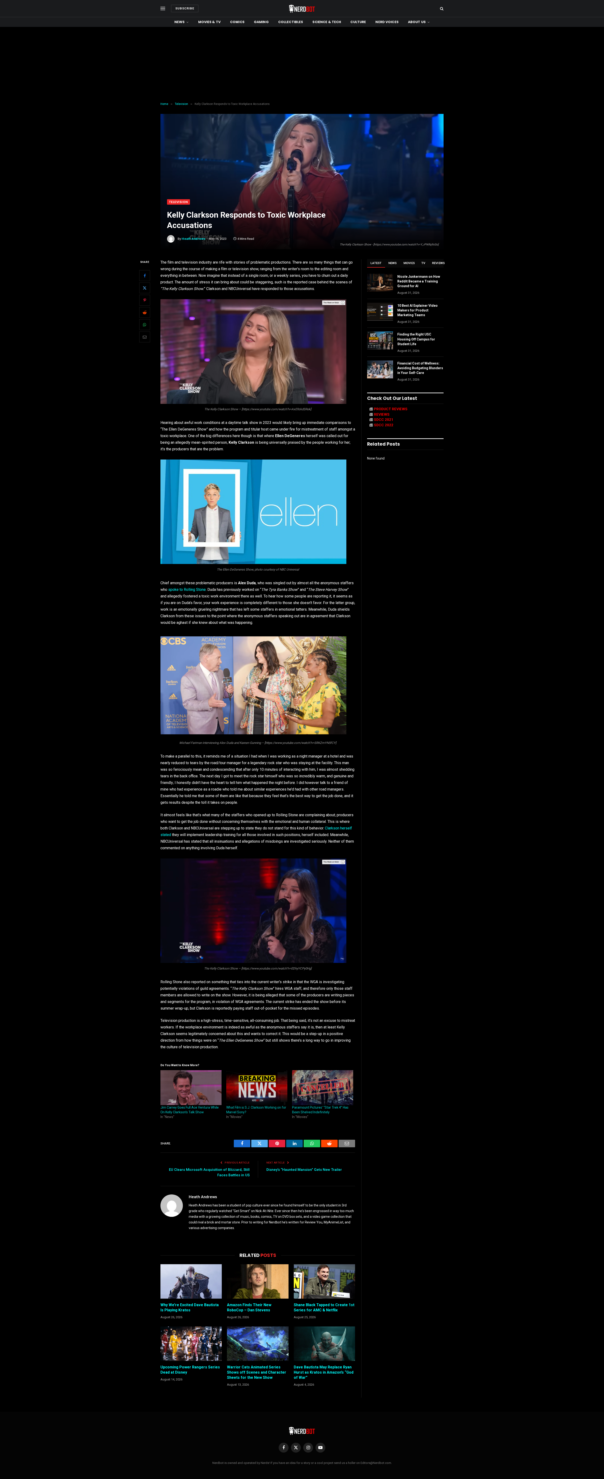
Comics (237, 22)
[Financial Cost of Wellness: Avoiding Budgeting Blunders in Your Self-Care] (380, 369)
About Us (417, 22)
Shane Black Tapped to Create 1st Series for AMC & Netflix (324, 1307)
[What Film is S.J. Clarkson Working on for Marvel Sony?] (256, 1087)
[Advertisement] (302, 65)
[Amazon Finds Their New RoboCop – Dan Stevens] (257, 1281)
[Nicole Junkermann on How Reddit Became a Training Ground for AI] (380, 283)
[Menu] (162, 8)
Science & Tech (326, 22)
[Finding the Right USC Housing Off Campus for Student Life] (380, 340)
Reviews (438, 263)
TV (423, 263)
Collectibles (290, 22)
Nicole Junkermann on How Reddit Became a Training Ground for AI (418, 281)
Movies (409, 263)
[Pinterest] (144, 300)
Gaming (261, 22)
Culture (358, 22)
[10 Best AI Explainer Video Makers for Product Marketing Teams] (380, 312)
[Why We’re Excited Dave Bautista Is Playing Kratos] (191, 1281)
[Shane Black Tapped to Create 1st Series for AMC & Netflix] (324, 1281)
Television (178, 202)
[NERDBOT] (302, 8)
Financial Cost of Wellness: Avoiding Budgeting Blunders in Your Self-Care (420, 368)
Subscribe (184, 8)
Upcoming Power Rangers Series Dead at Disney (190, 1370)
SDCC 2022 (383, 425)
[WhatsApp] (144, 324)
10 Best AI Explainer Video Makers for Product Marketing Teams (417, 310)
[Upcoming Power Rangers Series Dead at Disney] (191, 1343)
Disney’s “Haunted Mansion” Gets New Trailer (304, 1170)
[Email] (144, 336)
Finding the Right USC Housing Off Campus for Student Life (416, 339)
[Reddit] (144, 312)
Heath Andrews (194, 238)
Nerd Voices (386, 22)
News (179, 22)
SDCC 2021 (383, 420)
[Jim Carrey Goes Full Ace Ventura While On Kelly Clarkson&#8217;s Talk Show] (191, 1087)
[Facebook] (144, 275)
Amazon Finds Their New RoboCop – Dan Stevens (249, 1307)
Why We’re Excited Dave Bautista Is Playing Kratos (189, 1307)
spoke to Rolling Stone (187, 589)
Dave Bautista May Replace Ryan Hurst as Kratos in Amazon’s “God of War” (323, 1372)
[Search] (441, 8)
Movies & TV (209, 22)
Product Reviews (390, 409)
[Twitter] (144, 287)
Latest (376, 263)
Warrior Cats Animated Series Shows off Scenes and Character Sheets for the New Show (256, 1372)
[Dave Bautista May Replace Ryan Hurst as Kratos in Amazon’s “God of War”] (324, 1343)
